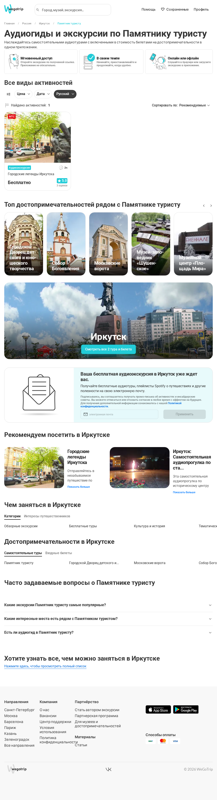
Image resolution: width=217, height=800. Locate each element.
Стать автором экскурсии (97, 710)
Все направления (19, 745)
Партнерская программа (96, 715)
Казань (10, 733)
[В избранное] (65, 116)
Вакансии (48, 715)
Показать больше (78, 486)
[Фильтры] (8, 94)
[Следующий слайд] (210, 205)
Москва (11, 715)
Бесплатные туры (83, 526)
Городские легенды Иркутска (78, 457)
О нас (44, 710)
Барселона (13, 721)
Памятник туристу (69, 23)
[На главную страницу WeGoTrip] (16, 9)
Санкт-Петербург (19, 710)
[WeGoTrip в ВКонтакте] (108, 769)
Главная (9, 23)
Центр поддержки (55, 721)
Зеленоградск (16, 739)
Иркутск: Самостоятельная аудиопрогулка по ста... (192, 459)
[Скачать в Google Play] (186, 710)
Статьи (81, 745)
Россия (26, 23)
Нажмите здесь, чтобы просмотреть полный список (45, 666)
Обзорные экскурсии (21, 526)
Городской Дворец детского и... (94, 563)
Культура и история (149, 526)
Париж (10, 727)
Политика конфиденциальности (59, 739)
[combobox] (75, 9)
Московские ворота (150, 563)
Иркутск (44, 23)
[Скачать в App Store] (158, 710)
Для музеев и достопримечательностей (98, 723)
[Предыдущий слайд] (203, 205)
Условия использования (53, 729)
